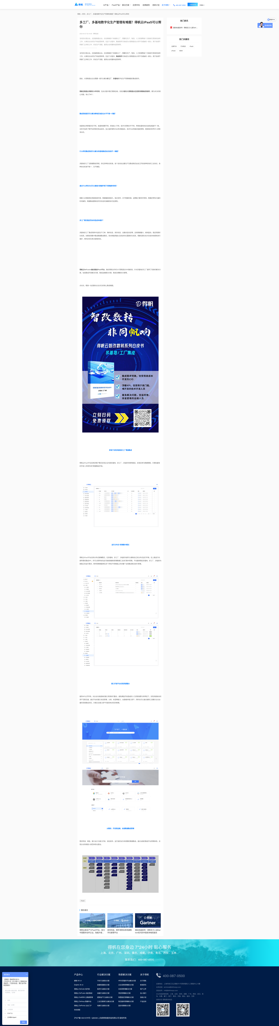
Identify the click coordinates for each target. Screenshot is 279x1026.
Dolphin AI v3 (78, 985)
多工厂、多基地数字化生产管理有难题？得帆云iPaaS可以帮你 (108, 14)
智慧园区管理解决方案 (126, 997)
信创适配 (77, 1010)
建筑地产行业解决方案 (104, 997)
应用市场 (136, 5)
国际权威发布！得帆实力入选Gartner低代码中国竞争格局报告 (194, 27)
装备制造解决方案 (103, 985)
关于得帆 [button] (165, 5)
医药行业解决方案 (103, 989)
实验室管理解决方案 (125, 989)
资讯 (83, 14)
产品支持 (143, 1001)
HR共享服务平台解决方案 (127, 980)
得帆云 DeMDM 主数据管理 (83, 997)
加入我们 (143, 993)
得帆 (78, 14)
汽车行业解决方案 (103, 980)
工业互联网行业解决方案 (105, 1001)
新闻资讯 (143, 985)
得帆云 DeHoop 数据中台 (82, 1001)
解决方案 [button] (125, 5)
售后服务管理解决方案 (126, 1001)
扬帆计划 (155, 5)
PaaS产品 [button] (116, 5)
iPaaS (82, 901)
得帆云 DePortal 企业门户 (83, 1005)
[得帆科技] (88, 4)
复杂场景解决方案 (124, 1005)
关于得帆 (143, 980)
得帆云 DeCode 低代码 (82, 989)
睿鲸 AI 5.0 (78, 980)
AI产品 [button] (105, 5)
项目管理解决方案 (124, 993)
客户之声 (143, 989)
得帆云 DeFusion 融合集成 (83, 993)
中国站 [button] (201, 5)
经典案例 (146, 5)
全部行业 (174, 46)
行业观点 (183, 46)
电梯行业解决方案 (103, 1005)
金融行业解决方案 (103, 993)
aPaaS (173, 51)
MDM (181, 51)
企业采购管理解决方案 (126, 985)
